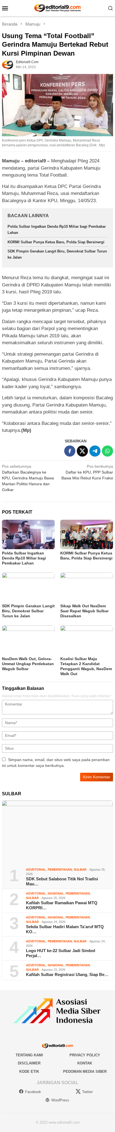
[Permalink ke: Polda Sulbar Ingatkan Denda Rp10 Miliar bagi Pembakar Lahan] (28, 534)
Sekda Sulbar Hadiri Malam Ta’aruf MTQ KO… (65, 929)
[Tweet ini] (82, 451)
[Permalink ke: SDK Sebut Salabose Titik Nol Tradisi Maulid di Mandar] (57, 832)
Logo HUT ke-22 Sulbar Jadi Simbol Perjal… (60, 953)
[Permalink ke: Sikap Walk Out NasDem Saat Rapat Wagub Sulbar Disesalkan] (86, 587)
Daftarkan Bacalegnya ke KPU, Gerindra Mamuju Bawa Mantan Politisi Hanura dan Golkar (28, 478)
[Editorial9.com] (57, 8)
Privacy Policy (85, 1055)
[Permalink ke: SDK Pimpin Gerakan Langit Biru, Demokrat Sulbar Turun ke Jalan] (28, 587)
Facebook (33, 1092)
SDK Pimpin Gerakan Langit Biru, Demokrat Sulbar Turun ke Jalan (28, 611)
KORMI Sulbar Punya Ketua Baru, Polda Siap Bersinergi (56, 242)
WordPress (60, 1100)
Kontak (84, 1063)
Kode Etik (29, 1071)
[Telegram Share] (94, 451)
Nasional (56, 893)
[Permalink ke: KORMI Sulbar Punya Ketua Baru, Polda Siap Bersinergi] (86, 534)
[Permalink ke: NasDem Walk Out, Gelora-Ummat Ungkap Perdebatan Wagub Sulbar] (28, 640)
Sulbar (80, 869)
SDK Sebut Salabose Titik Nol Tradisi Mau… (62, 881)
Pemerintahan (60, 869)
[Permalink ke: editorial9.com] (7, 64)
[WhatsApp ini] (107, 451)
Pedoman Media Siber (85, 1071)
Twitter (87, 1092)
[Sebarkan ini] (69, 451)
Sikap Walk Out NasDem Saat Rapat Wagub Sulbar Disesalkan (84, 611)
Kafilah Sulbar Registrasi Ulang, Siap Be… (67, 974)
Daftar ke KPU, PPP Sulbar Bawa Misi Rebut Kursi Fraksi (87, 472)
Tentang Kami (29, 1055)
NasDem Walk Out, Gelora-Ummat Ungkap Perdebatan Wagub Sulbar (28, 664)
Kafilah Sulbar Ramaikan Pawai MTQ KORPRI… (61, 905)
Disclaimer (29, 1063)
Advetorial (36, 869)
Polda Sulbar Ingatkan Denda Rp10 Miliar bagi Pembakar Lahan (24, 558)
